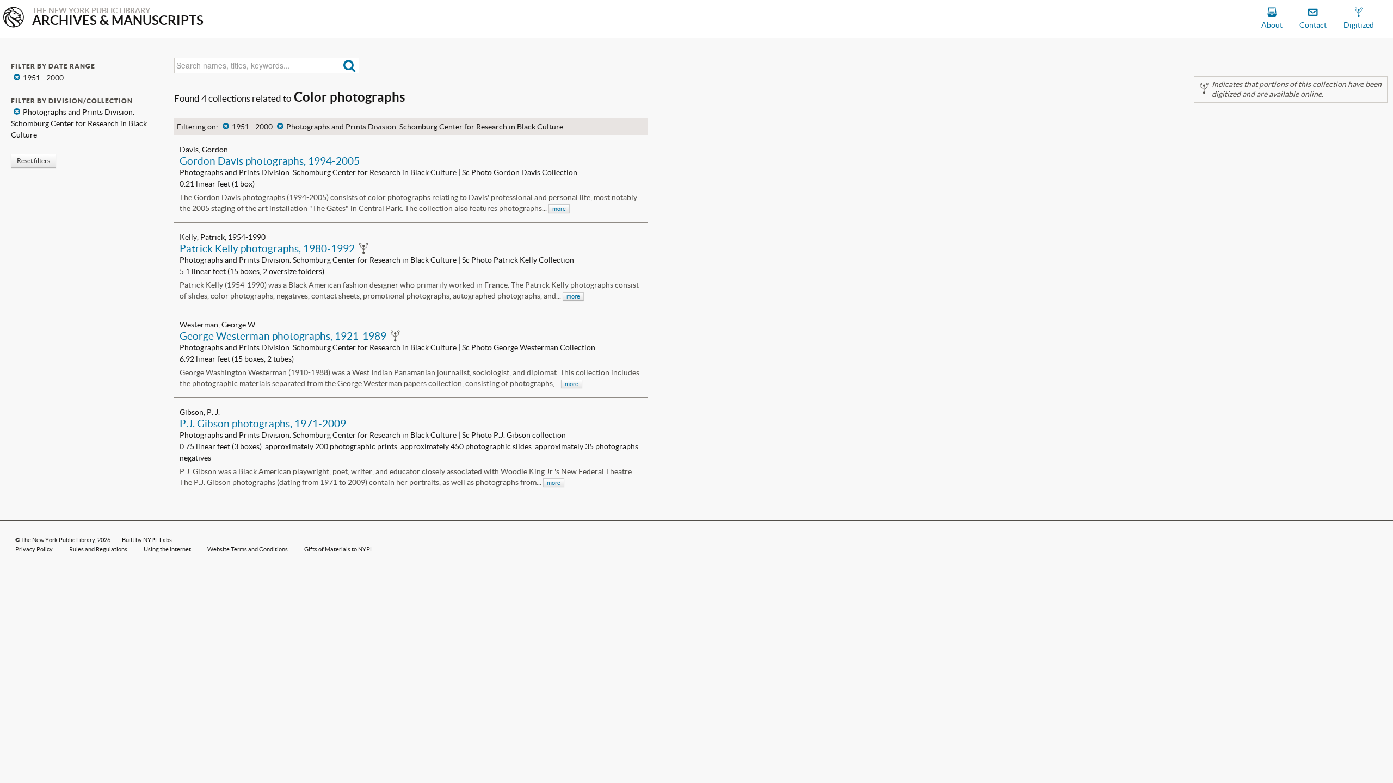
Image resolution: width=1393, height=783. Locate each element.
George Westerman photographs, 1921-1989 (283, 336)
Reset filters (33, 160)
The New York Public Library (58, 540)
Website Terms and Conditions (247, 549)
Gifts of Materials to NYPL (338, 549)
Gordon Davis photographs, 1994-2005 (270, 161)
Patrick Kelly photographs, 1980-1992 (267, 248)
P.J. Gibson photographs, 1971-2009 (263, 424)
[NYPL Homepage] (13, 18)
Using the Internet (167, 549)
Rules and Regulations (98, 549)
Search (349, 65)
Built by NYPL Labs (147, 540)
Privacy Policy (34, 549)
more (559, 209)
